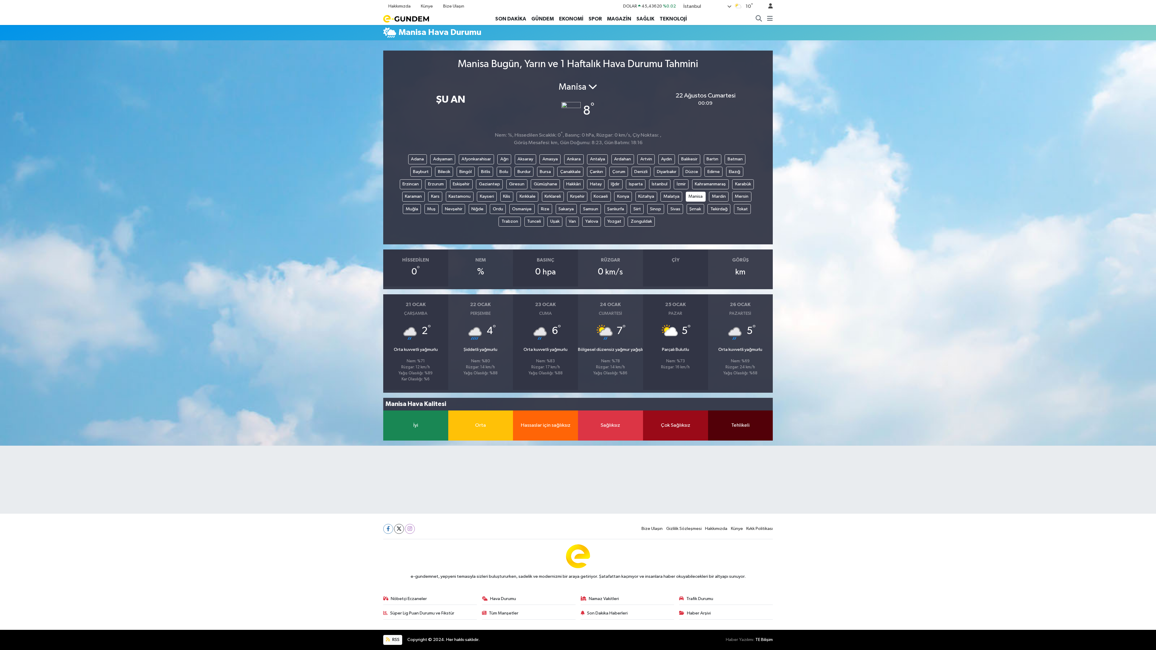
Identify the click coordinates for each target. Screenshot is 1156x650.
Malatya (671, 196)
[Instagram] (410, 529)
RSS (395, 639)
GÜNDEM (542, 18)
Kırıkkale (528, 196)
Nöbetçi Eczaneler (409, 598)
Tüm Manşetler (503, 613)
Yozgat (614, 221)
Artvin (646, 159)
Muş (431, 209)
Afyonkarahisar (476, 159)
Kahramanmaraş (710, 184)
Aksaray (525, 159)
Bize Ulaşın (453, 6)
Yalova (591, 221)
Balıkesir (689, 159)
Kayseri (487, 196)
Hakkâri (573, 184)
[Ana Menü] (770, 19)
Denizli (641, 171)
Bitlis (485, 171)
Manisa (695, 196)
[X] (399, 529)
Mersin (741, 196)
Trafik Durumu (699, 598)
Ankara (574, 159)
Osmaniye (522, 209)
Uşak (555, 221)
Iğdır (615, 184)
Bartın (712, 159)
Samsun (590, 209)
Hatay (596, 184)
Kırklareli (553, 196)
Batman (735, 159)
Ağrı (504, 159)
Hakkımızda (399, 6)
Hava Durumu (503, 598)
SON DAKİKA (510, 18)
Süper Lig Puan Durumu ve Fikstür (422, 613)
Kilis (506, 196)
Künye (427, 6)
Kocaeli (601, 196)
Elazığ (734, 171)
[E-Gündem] (406, 18)
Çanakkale (570, 171)
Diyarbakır (666, 171)
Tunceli (534, 221)
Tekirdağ (719, 209)
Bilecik (444, 171)
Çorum (618, 171)
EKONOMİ (571, 18)
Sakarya (566, 209)
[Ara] (759, 19)
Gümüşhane (545, 184)
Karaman (413, 196)
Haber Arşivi (699, 613)
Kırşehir (577, 196)
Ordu (498, 209)
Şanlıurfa (615, 209)
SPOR (595, 18)
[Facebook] (388, 529)
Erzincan (410, 184)
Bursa (545, 171)
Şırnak (695, 209)
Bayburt (421, 171)
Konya (623, 196)
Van (572, 221)
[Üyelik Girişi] (768, 6)
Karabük (743, 184)
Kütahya (646, 196)
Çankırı (596, 171)
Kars (435, 196)
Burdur (524, 171)
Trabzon (510, 221)
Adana (417, 159)
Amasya (550, 159)
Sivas (675, 209)
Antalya (597, 159)
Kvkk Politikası (759, 528)
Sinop (655, 209)
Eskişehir (461, 184)
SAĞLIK (645, 18)
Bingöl (465, 171)
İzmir (681, 184)
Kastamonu (460, 196)
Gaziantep (489, 184)
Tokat (742, 209)
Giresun (516, 184)
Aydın (666, 159)
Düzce (691, 171)
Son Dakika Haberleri (607, 613)
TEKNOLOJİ (673, 18)
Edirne (713, 171)
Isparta (636, 184)
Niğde (477, 209)
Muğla (412, 209)
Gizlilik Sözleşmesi (684, 528)
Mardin (719, 196)
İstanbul (659, 184)
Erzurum (436, 184)
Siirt (637, 209)
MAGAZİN (619, 18)
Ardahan (622, 159)
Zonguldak (641, 221)
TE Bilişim (764, 639)
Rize (545, 209)
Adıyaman (442, 159)
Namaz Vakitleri (604, 598)
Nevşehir (453, 209)
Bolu (503, 171)
